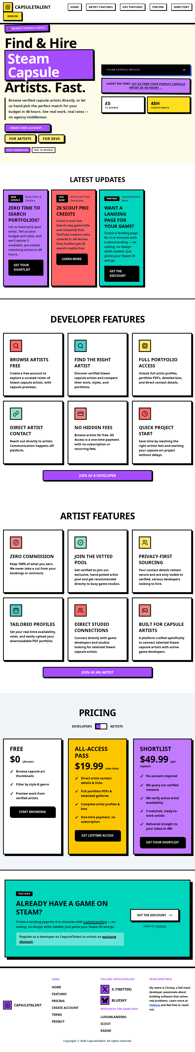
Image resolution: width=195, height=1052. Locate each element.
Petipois (160, 926)
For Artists (20, 138)
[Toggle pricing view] (101, 726)
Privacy (58, 1021)
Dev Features (132, 7)
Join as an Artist (97, 672)
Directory (181, 7)
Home (74, 7)
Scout (106, 1024)
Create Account (65, 1008)
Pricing (158, 7)
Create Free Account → (27, 128)
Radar (106, 1031)
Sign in (12, 16)
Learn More (72, 259)
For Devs (51, 138)
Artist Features (101, 7)
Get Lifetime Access (97, 835)
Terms (57, 1015)
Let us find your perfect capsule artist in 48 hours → (157, 85)
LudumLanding (113, 1017)
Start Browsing (32, 812)
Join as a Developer (97, 475)
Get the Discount (118, 273)
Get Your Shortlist (22, 267)
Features (59, 994)
